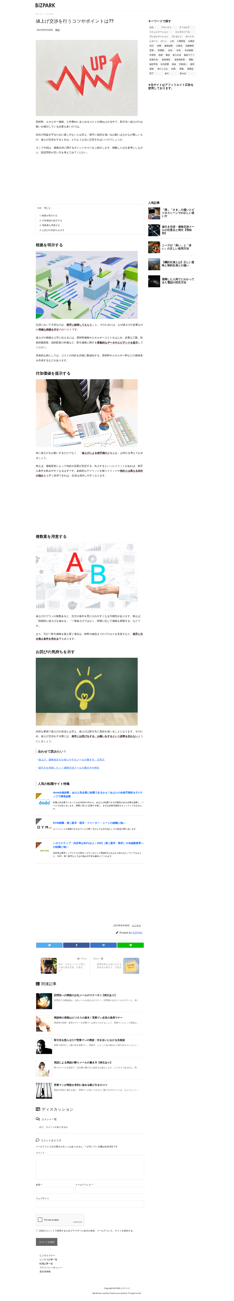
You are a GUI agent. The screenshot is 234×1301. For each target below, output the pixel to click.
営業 (151, 50)
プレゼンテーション (158, 36)
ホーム (38, 14)
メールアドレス (84, 1184)
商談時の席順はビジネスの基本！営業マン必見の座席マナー (88, 1017)
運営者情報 (45, 1271)
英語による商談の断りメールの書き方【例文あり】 (83, 1062)
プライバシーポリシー (50, 1267)
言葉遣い (183, 64)
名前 (39, 1184)
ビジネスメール (182, 32)
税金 (174, 64)
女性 (170, 50)
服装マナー (189, 55)
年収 (179, 50)
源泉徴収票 (179, 59)
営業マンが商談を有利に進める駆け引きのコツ (80, 1084)
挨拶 (161, 55)
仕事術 (191, 41)
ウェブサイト (42, 1198)
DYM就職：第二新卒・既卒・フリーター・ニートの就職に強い (89, 822)
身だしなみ (162, 69)
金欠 (167, 73)
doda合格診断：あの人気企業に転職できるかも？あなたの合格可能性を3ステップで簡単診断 (97, 794)
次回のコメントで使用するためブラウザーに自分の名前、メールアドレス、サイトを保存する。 (87, 1230)
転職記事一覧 (46, 1263)
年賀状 (152, 55)
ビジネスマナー (47, 1255)
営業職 (161, 50)
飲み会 (183, 73)
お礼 (151, 27)
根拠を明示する (48, 215)
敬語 (168, 55)
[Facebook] (76, 945)
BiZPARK (137, 932)
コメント (40, 1152)
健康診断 (168, 46)
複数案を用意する (49, 225)
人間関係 (181, 41)
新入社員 (177, 55)
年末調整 (189, 50)
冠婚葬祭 (190, 46)
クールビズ (184, 27)
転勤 (173, 69)
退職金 (190, 69)
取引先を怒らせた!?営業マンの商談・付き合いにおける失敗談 (89, 1040)
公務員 (179, 46)
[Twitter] (49, 945)
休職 (159, 46)
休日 (151, 46)
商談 (57, 29)
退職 (181, 69)
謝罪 (192, 64)
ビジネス (50, 14)
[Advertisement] (90, 180)
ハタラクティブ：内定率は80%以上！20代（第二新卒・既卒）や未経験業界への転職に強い (98, 844)
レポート (153, 41)
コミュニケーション (158, 32)
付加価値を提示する (50, 220)
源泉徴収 (166, 59)
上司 (172, 41)
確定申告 (153, 64)
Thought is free (134, 1293)
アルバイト (166, 27)
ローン (164, 41)
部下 (151, 73)
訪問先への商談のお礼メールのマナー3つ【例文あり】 (85, 995)
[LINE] (130, 945)
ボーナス (189, 36)
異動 (191, 59)
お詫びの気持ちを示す (51, 230)
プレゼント (177, 36)
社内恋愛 (165, 64)
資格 (151, 69)
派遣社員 (153, 59)
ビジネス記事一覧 (48, 1259)
